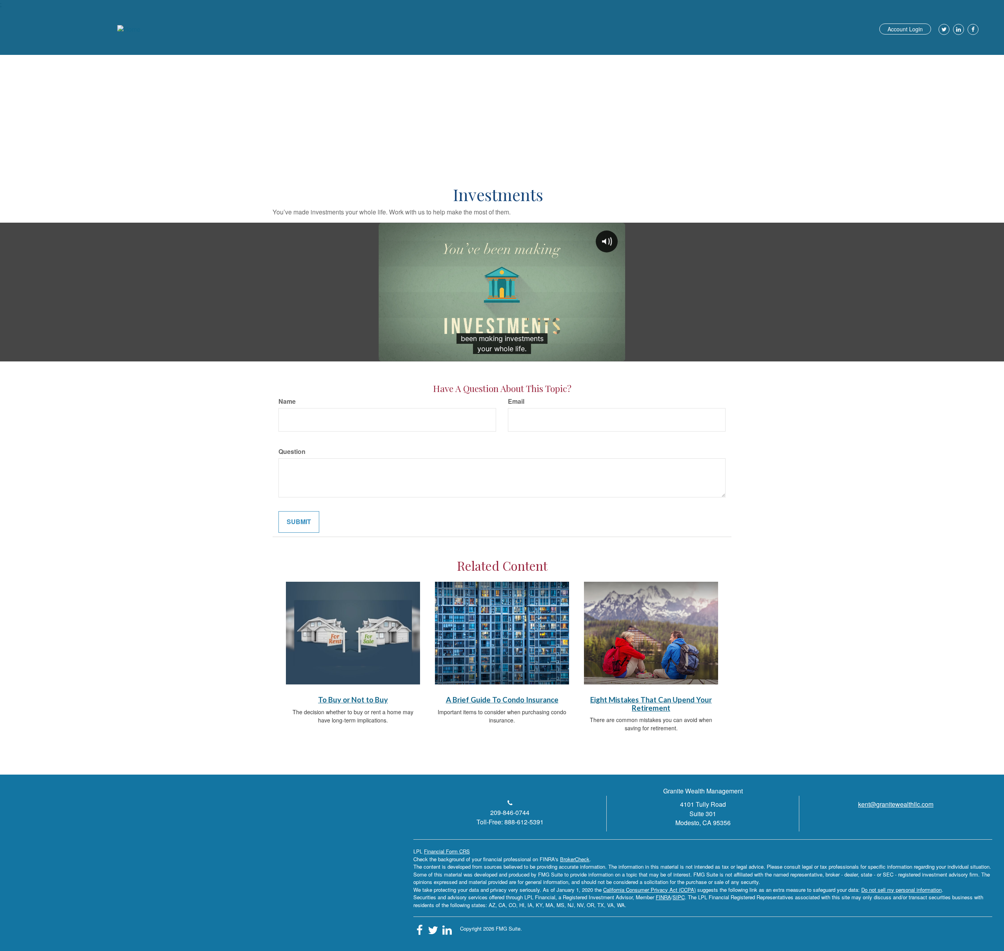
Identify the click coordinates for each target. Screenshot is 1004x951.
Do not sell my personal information (901, 889)
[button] (702, 56)
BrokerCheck (574, 859)
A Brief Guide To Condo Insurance (502, 699)
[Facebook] (972, 29)
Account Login (905, 29)
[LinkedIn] (957, 29)
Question (292, 451)
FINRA (663, 897)
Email (516, 401)
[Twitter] (943, 29)
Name (287, 401)
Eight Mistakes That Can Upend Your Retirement (651, 703)
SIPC (679, 897)
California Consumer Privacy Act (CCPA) (649, 889)
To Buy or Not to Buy (353, 699)
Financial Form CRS (447, 851)
